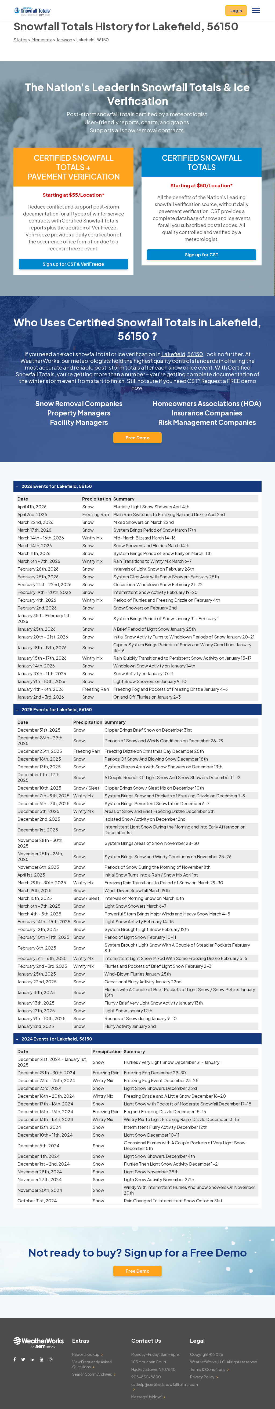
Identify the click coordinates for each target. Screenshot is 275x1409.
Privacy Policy (202, 1376)
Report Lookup (85, 1354)
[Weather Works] (38, 1346)
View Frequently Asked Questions (92, 1364)
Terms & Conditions (207, 1369)
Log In (236, 10)
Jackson (64, 39)
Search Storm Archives (92, 1374)
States (20, 39)
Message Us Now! (146, 1396)
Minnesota (41, 39)
